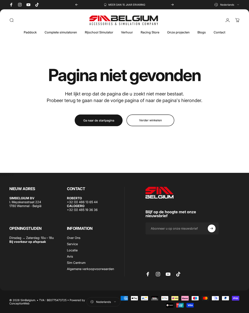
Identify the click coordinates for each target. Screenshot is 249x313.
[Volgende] (172, 4)
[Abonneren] (212, 228)
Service (72, 244)
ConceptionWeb (19, 303)
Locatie (72, 250)
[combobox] (227, 4)
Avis (70, 257)
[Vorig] (76, 4)
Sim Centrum (76, 263)
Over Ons (73, 238)
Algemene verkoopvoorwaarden (90, 269)
